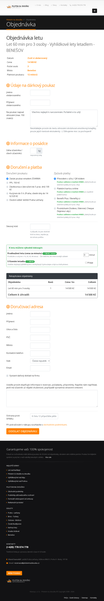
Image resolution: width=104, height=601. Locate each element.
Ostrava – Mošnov (14, 520)
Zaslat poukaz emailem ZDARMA (24, 178)
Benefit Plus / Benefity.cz (68, 198)
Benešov (11, 535)
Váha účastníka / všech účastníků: (14, 152)
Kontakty (64, 5)
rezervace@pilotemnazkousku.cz (26, 563)
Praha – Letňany (14, 513)
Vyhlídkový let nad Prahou (17, 481)
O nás (39, 5)
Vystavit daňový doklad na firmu (24, 375)
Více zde (48, 457)
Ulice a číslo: (12, 329)
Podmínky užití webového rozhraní (21, 495)
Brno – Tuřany (13, 516)
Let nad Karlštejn (14, 470)
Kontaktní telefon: (14, 353)
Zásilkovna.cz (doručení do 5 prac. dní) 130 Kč (29, 188)
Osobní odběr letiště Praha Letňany (26, 200)
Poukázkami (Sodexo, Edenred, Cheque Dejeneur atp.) (75, 210)
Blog (46, 5)
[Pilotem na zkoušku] (17, 8)
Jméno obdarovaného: (13, 94)
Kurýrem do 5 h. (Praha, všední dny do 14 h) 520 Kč (28, 195)
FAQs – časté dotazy (71, 598)
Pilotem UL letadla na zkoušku (19, 474)
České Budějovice (14, 524)
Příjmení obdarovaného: (13, 104)
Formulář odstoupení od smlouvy (20, 499)
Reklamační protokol (15, 502)
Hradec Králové (13, 531)
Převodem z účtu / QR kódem (70, 178)
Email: (9, 367)
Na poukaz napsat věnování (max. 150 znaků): (15, 115)
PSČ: (8, 337)
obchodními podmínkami (55, 424)
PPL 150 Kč (14, 182)
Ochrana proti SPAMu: (13, 417)
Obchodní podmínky (15, 491)
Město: (9, 345)
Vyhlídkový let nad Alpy (16, 477)
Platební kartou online (67, 188)
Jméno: (9, 313)
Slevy (55, 5)
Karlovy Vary (12, 528)
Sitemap (85, 598)
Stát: (8, 360)
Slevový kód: (12, 226)
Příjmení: (10, 321)
